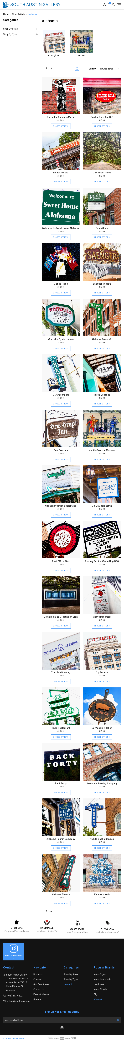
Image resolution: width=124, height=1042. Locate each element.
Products (38, 974)
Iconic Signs (100, 974)
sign (96, 994)
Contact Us (39, 989)
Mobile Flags (61, 283)
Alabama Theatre (61, 894)
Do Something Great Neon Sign (61, 617)
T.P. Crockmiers (60, 395)
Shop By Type (10, 34)
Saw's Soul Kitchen (102, 728)
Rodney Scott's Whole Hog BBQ (102, 561)
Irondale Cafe (60, 172)
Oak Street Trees (102, 172)
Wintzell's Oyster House (61, 339)
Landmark (99, 984)
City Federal (101, 672)
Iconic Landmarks (103, 979)
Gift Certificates (41, 984)
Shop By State (10, 29)
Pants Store (102, 228)
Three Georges (102, 395)
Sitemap (37, 999)
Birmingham (53, 55)
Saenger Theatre (102, 283)
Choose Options (60, 126)
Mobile (81, 55)
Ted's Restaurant (61, 728)
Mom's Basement (102, 617)
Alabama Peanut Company (60, 839)
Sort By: (92, 69)
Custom (37, 979)
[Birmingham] (54, 41)
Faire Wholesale (41, 994)
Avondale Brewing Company (102, 783)
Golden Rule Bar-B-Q (102, 117)
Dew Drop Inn (61, 450)
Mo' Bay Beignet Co (102, 506)
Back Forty (61, 783)
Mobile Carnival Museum (102, 450)
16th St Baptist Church (102, 839)
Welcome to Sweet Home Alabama (60, 228)
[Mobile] (81, 41)
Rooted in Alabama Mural (61, 117)
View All (67, 984)
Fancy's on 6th (102, 894)
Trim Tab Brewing (60, 672)
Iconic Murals (100, 989)
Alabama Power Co (102, 339)
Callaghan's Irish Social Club (60, 506)
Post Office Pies (61, 561)
